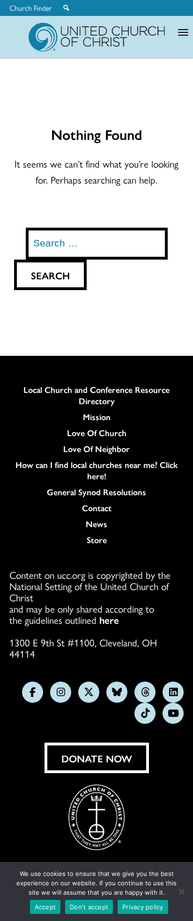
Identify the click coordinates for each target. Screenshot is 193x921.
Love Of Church (96, 432)
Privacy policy (142, 907)
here (109, 620)
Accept (45, 907)
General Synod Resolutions (96, 492)
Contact (96, 508)
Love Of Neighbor (96, 448)
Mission (97, 416)
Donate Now (96, 758)
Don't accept (89, 907)
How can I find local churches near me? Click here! (96, 470)
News (96, 524)
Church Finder (30, 8)
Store (97, 539)
